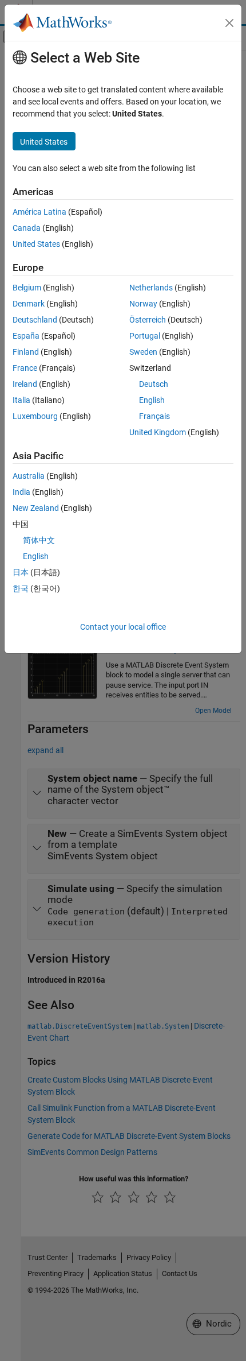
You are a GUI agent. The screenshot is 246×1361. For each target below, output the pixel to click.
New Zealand (36, 508)
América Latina (39, 211)
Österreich (147, 319)
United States (36, 244)
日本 (21, 572)
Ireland (25, 384)
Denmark (29, 303)
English (152, 400)
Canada (27, 227)
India (21, 492)
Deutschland (35, 319)
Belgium (27, 287)
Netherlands (151, 287)
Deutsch (153, 384)
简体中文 (39, 540)
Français (154, 416)
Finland (26, 351)
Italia (21, 400)
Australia (29, 475)
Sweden (143, 351)
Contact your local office (123, 626)
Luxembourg (35, 416)
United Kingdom (157, 432)
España (26, 335)
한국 (21, 588)
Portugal (144, 335)
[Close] (229, 23)
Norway (143, 303)
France (25, 368)
